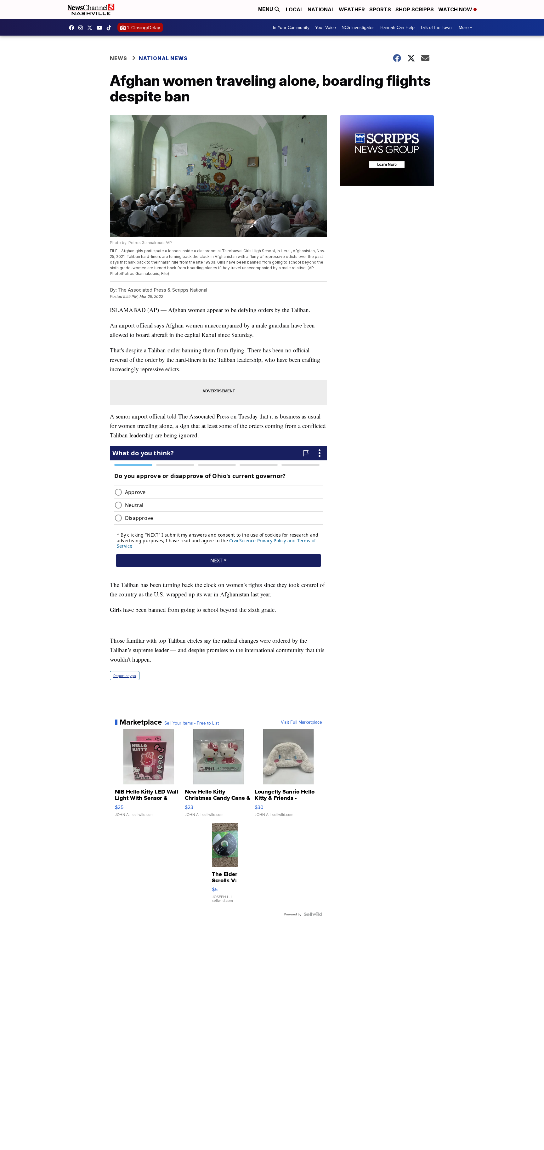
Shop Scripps (414, 9)
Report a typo (124, 675)
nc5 (91, 27)
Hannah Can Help (397, 27)
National (321, 9)
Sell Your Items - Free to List (191, 723)
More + (465, 27)
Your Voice (325, 27)
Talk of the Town (436, 27)
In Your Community (291, 27)
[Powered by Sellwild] (313, 914)
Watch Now (455, 9)
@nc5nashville (110, 27)
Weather (352, 9)
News (118, 58)
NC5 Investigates (358, 27)
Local (294, 9)
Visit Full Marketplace (301, 722)
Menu (266, 9)
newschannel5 (73, 27)
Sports (380, 9)
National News (163, 58)
